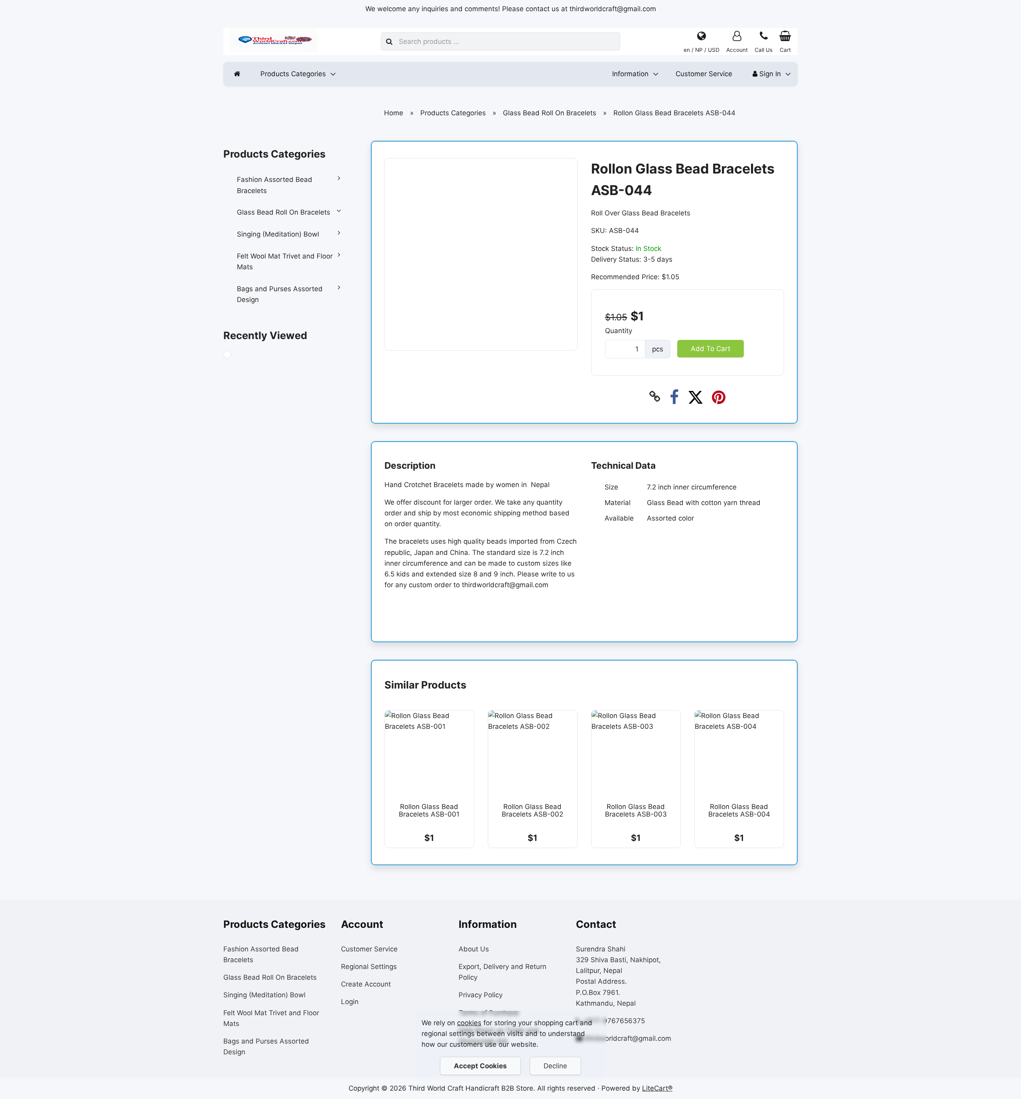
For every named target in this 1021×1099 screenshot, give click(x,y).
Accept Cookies (480, 1066)
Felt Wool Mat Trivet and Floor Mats (285, 261)
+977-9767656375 (614, 1021)
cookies (469, 1023)
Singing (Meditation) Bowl (278, 234)
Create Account (366, 984)
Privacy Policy (481, 995)
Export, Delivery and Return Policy (502, 972)
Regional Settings (369, 967)
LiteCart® (657, 1088)
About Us (474, 949)
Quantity (618, 331)
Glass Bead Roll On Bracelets (283, 212)
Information (630, 74)
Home (393, 113)
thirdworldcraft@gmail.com (628, 1038)
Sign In (769, 74)
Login (350, 1002)
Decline (555, 1066)
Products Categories (293, 74)
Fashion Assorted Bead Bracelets (274, 185)
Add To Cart (710, 348)
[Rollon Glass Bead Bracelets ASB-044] (234, 356)
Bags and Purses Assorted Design (280, 294)
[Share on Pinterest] (718, 396)
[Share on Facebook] (674, 396)
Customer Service (704, 74)
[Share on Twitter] (695, 396)
